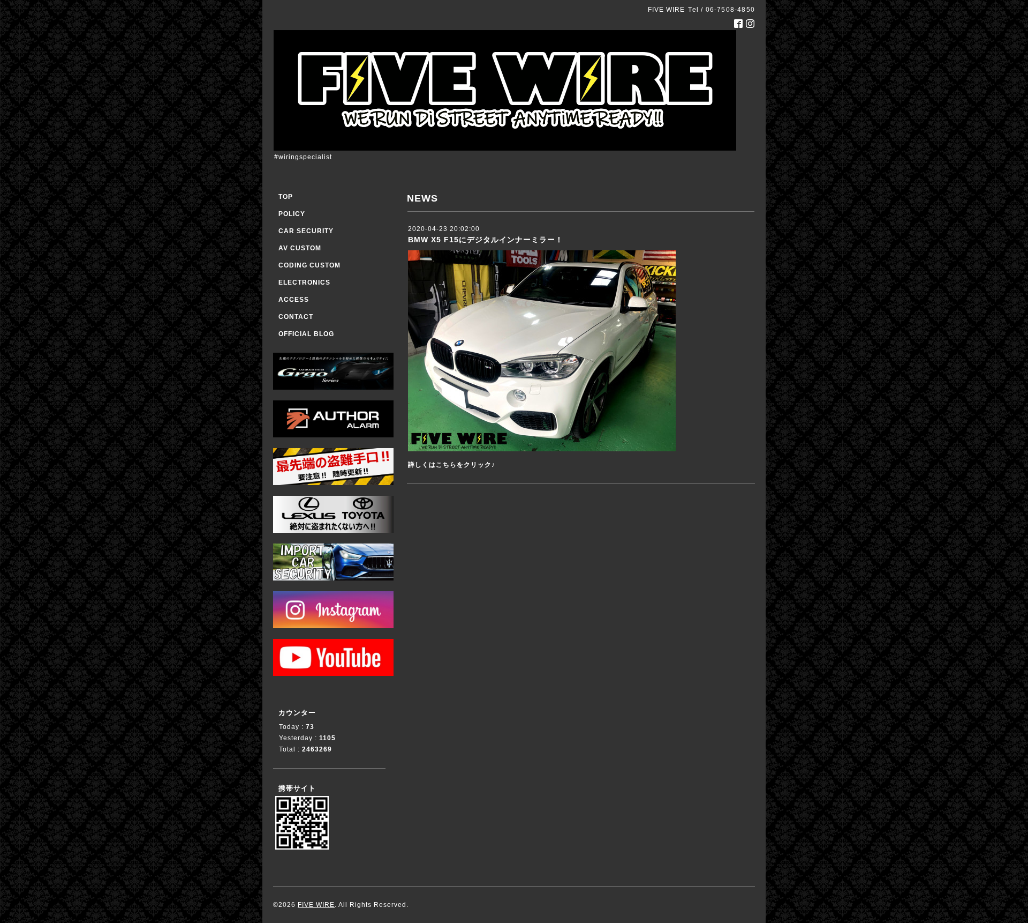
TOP (285, 196)
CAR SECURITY (306, 231)
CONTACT (295, 317)
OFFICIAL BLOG (306, 334)
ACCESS (293, 299)
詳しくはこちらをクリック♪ (451, 464)
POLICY (291, 214)
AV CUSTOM (299, 248)
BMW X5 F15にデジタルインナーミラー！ (485, 239)
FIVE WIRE (316, 905)
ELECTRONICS (304, 282)
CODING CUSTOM (309, 265)
